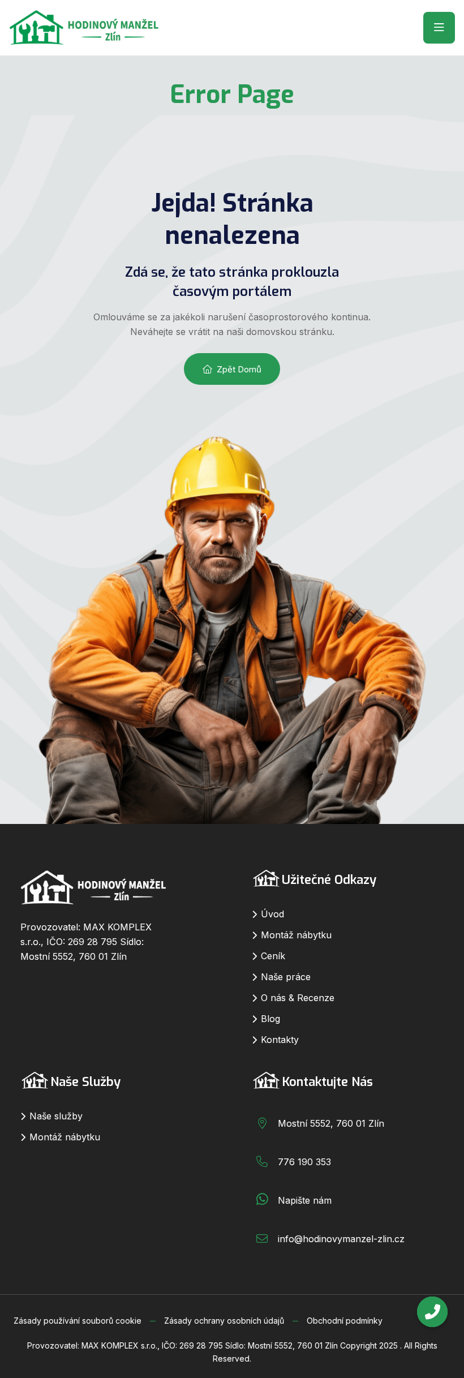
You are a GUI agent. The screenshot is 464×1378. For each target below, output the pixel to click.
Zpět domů (239, 369)
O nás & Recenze (297, 997)
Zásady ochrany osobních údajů (224, 1320)
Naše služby (56, 1116)
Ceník (273, 955)
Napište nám (305, 1200)
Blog (270, 1018)
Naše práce (286, 976)
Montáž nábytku (296, 935)
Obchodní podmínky (345, 1320)
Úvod (272, 914)
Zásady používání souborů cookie (77, 1320)
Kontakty (280, 1039)
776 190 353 (304, 1161)
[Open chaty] (432, 1312)
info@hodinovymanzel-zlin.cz (341, 1238)
